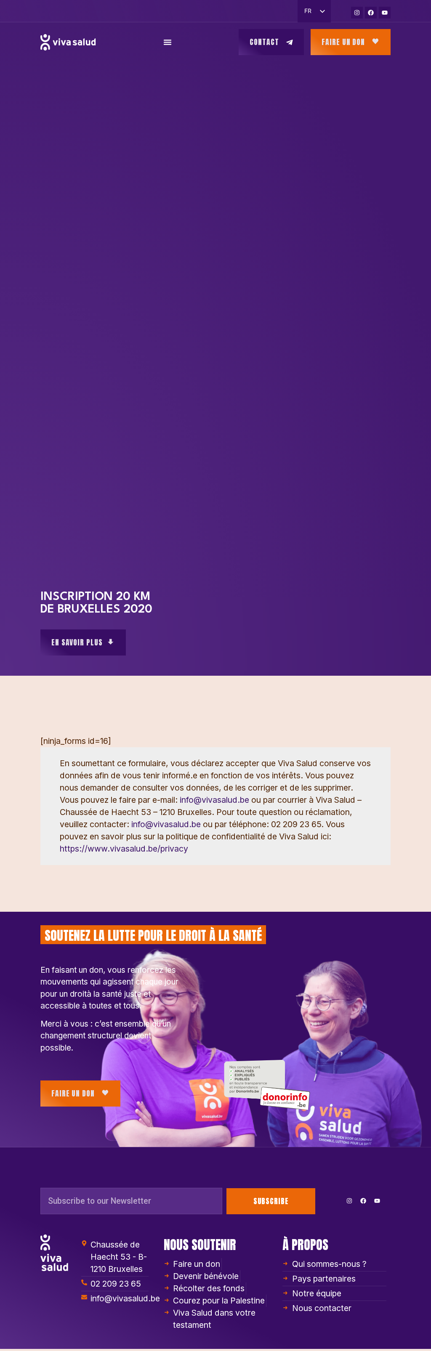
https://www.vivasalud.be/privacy (124, 849)
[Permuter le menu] (167, 42)
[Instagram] (357, 13)
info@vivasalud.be (214, 800)
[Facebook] (371, 13)
